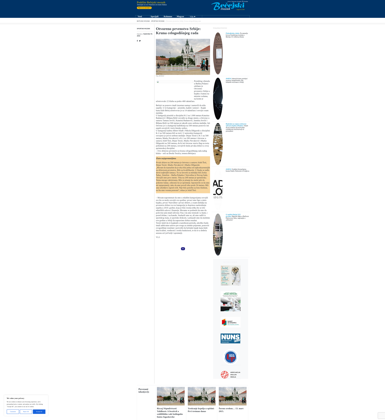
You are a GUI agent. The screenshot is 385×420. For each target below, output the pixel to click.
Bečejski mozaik (143, 21)
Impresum (234, 1)
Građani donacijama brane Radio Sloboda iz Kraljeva (237, 170)
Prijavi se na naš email (144, 7)
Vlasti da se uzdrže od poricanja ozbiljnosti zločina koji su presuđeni (237, 127)
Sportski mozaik (157, 21)
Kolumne (168, 16)
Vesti (140, 16)
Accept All (39, 411)
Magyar (180, 16)
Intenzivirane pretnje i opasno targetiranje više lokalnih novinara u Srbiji (237, 80)
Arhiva (229, 1)
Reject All (26, 411)
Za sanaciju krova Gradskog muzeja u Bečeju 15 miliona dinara (237, 35)
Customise (13, 411)
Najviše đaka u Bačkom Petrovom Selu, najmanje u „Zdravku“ (237, 217)
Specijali (155, 16)
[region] (26, 405)
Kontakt (239, 1)
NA (183, 249)
